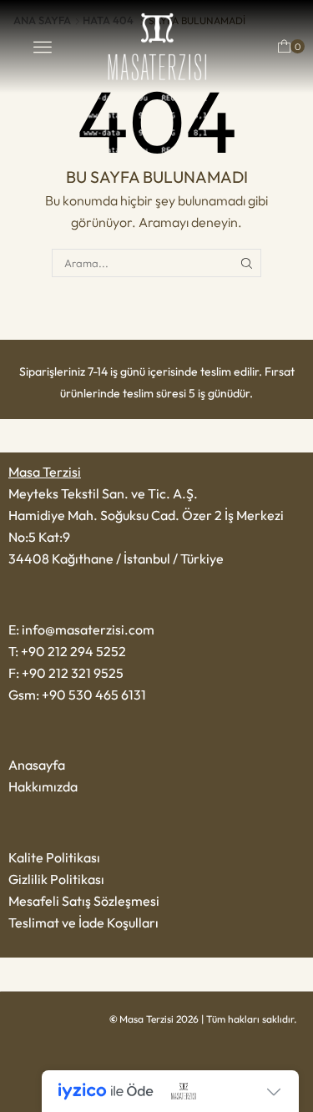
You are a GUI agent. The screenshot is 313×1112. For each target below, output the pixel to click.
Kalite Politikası (54, 857)
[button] (42, 46)
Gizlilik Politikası (56, 879)
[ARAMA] (247, 263)
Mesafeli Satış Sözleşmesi (83, 900)
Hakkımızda (43, 786)
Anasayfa (36, 764)
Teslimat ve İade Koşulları (83, 922)
